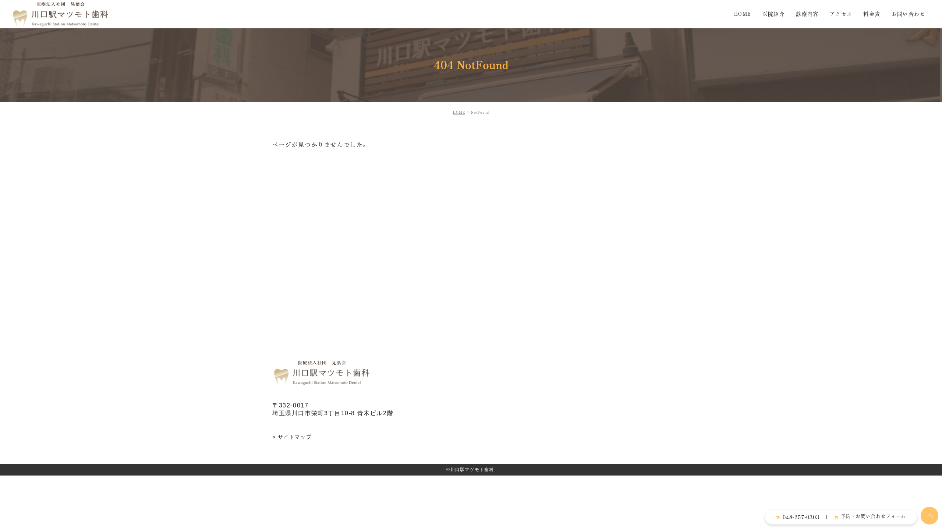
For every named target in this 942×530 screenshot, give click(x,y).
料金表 (871, 14)
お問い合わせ (908, 14)
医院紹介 (773, 14)
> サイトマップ (292, 437)
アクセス (841, 14)
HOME (742, 14)
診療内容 (807, 14)
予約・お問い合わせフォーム (873, 516)
